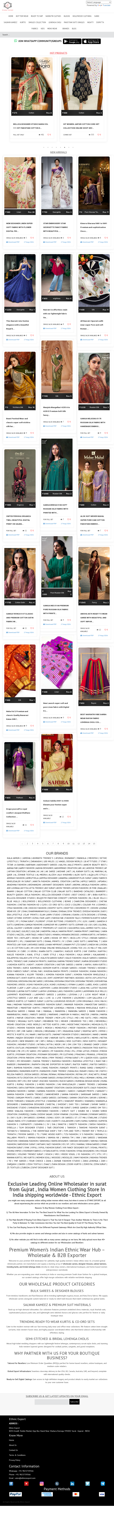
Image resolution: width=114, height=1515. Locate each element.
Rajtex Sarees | (98, 1064)
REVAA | (45, 1074)
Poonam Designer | (49, 1054)
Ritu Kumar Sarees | (46, 1077)
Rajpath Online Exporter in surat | (52, 1064)
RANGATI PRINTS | (70, 1067)
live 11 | (51, 997)
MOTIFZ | (12, 1031)
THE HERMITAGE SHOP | (45, 1130)
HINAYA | (57, 934)
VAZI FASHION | (54, 1144)
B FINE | (94, 888)
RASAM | (84, 1071)
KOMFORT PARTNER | (65, 977)
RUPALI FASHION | (27, 1084)
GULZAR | (36, 931)
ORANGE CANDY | (92, 1044)
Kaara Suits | (46, 951)
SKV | (14, 1117)
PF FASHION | (58, 1051)
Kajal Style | (35, 954)
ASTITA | (25, 888)
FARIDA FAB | (58, 918)
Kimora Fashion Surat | (60, 974)
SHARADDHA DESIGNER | (34, 1104)
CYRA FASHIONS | (15, 908)
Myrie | (103, 1031)
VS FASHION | (85, 1154)
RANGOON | (46, 1071)
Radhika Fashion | (62, 1061)
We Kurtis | (30, 1157)
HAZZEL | (21, 934)
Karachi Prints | (38, 961)
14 (89, 843)
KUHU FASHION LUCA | (38, 984)
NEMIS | (96, 1037)
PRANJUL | (92, 1054)
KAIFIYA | (102, 951)
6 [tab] (64, 147)
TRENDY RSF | (89, 1130)
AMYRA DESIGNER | (49, 878)
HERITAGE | (32, 934)
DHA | (25, 911)
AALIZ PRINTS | (76, 864)
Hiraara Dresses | (71, 934)
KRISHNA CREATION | (65, 981)
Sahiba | (40, 1087)
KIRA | (40, 977)
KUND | (54, 984)
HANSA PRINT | (82, 931)
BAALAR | (102, 888)
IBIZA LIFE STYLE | (80, 937)
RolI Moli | (80, 1077)
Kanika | (103, 957)
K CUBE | (23, 951)
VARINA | (95, 1140)
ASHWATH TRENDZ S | (43, 858)
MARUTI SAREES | (39, 1014)
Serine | (103, 1097)
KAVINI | (80, 964)
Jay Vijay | (23, 944)
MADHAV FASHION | (23, 1004)
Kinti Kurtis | (29, 977)
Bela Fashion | (33, 894)
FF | (18, 921)
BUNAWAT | (71, 858)
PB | (20, 1051)
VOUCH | (50, 1154)
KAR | (26, 961)
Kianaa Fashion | (17, 974)
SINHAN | (84, 1114)
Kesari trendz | (88, 967)
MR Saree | (28, 1031)
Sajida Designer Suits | (78, 1087)
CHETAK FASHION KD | (30, 904)
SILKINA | (75, 1114)
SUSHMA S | (40, 1124)
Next (110, 100)
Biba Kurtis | (100, 894)
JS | (86, 947)
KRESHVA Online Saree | (31, 981)
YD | (11, 1160)
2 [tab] (48, 147)
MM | (64, 1024)
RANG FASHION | (51, 1067)
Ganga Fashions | (34, 924)
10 (68, 843)
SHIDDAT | (63, 1104)
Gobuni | (29, 927)
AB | (80, 868)
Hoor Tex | (13, 937)
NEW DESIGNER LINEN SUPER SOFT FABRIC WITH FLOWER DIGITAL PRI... (19, 227)
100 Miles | (50, 861)
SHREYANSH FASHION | (49, 1110)
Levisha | (74, 994)
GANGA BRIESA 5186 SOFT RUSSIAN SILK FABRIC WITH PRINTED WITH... (55, 509)
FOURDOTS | (71, 921)
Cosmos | (102, 904)
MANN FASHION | (98, 1011)
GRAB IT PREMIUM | (44, 927)
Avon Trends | (64, 888)
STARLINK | (93, 1117)
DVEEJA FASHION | (92, 911)
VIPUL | (35, 1147)
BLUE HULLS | (15, 901)
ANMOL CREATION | (62, 881)
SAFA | (22, 1087)
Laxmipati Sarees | (45, 994)
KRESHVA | (13, 981)
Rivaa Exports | (65, 1077)
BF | (90, 894)
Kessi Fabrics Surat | (19, 971)
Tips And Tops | (73, 1130)
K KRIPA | (33, 951)
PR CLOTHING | (67, 1054)
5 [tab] (60, 147)
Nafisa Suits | (45, 1034)
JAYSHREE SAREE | (37, 944)
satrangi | (64, 1097)
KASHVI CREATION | (46, 964)
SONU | (51, 1117)
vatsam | (41, 1144)
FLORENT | (41, 921)
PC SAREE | (32, 1051)
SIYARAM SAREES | (98, 1114)
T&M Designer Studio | (33, 1127)
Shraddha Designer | (40, 1107)
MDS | (96, 1017)
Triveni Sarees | (27, 1134)
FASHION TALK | (73, 918)
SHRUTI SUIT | (70, 1110)
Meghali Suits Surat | (30, 1021)
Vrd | (58, 1154)
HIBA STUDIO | (45, 934)
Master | (86, 1014)
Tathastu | (13, 1130)
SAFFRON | (30, 1087)
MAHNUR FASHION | (74, 1004)
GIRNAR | (80, 924)
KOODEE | (81, 977)
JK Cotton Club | (21, 947)
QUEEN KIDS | (93, 1057)
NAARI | (34, 1034)
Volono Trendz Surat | (31, 1154)
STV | (24, 1120)
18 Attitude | (91, 861)
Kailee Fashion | (17, 954)
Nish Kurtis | (90, 1041)
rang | (38, 1067)
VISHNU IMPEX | (15, 1150)
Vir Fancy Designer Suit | (77, 1147)
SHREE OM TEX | (98, 1107)
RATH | (103, 1071)
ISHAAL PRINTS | (53, 941)
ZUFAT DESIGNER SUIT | (42, 1167)
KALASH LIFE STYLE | (30, 957)
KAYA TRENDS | (15, 967)
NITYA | (51, 1044)
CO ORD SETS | (57, 904)
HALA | (55, 931)
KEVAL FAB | (37, 971)
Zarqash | (12, 1164)
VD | (64, 1144)
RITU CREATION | (26, 1077)
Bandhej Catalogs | (85, 891)
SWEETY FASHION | (79, 1124)
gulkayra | (74, 927)
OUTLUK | (21, 1047)
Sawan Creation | (80, 1097)
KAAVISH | (59, 951)
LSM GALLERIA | (96, 997)
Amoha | (27, 858)
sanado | (62, 1091)
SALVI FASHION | (99, 1087)
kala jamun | (85, 954)
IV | (64, 941)
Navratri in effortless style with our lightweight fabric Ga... (55, 314)
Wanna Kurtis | (15, 1157)
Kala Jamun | (14, 858)
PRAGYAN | (81, 1054)
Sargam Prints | (25, 1097)
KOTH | (89, 977)
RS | (25, 1081)
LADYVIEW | (46, 987)
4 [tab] (56, 147)
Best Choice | (80, 894)
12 (79, 843)
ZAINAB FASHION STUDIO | (68, 1160)
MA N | (104, 1001)
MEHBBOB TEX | (52, 1021)
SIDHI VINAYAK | (62, 1114)
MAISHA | (71, 1007)
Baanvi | (12, 891)
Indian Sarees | (98, 937)
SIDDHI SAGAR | (46, 1114)
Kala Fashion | (68, 954)
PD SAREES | (44, 1051)
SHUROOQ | (25, 1114)
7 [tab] (68, 147)
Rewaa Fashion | (67, 1074)
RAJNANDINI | (25, 1064)
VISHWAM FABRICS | (33, 1150)
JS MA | (92, 947)
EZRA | (36, 918)
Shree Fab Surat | (62, 1107)
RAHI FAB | (101, 1061)
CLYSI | (45, 904)
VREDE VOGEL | (69, 1154)
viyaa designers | (86, 1150)
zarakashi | (37, 861)
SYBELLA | (13, 1127)
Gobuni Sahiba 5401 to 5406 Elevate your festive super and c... (56, 805)
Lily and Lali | (37, 997)
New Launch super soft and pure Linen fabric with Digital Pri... (56, 707)
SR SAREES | (68, 1117)
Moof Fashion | (79, 1027)
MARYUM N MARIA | (70, 1014)
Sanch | (72, 1091)
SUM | (78, 1120)
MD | (78, 1017)
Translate (106, 5)
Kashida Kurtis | (17, 964)
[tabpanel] (33, 100)
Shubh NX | (85, 1110)
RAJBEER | (12, 1064)
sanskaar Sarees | (91, 1094)
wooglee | (68, 1157)
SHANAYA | (90, 1101)
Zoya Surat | (100, 1164)
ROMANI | (91, 1077)
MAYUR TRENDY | (46, 1017)
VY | (105, 1154)
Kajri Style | (51, 954)
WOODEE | (57, 1157)
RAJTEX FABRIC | (81, 1064)
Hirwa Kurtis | (89, 934)
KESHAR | (102, 967)
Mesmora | (101, 1021)
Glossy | (19, 927)
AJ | (39, 871)
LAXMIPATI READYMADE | (20, 994)
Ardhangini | (35, 884)
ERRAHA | (67, 914)
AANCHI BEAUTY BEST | (95, 864)
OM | (70, 1044)
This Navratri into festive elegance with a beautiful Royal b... (17, 325)
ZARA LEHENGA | (92, 1160)
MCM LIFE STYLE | (65, 1017)
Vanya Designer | (60, 1140)
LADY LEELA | (33, 987)
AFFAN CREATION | (18, 871)
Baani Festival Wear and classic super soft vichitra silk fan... (18, 422)
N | (28, 1034)
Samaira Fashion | (17, 1091)
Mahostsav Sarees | (96, 1004)
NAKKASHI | (87, 1034)
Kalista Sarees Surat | (53, 957)
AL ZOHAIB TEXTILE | (25, 874)
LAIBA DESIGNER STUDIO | (65, 987)
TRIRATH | (25, 861)
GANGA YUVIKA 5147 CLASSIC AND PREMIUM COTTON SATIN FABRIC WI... (20, 618)
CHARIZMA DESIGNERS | (86, 901)
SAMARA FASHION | (47, 1091)
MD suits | (87, 1017)
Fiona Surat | (28, 921)
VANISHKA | (45, 1140)
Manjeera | (61, 1011)
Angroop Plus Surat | (81, 878)
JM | (33, 947)
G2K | (86, 921)
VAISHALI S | (101, 1134)
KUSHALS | (63, 984)
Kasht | (31, 964)
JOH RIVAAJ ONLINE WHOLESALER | (53, 947)
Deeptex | (69, 908)
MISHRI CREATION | (17, 1024)
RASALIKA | (74, 1071)
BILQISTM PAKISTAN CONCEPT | (53, 898)
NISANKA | (61, 1041)
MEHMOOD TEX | (79, 1021)
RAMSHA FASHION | (24, 1067)
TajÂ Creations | (57, 1127)
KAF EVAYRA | (91, 951)
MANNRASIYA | (14, 1014)
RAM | (10, 1067)
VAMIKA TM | (69, 1137)
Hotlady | (26, 937)
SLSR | (20, 1117)
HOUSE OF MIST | (60, 937)
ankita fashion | (42, 881)
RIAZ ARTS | (95, 1074)
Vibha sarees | (93, 1144)
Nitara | (42, 1044)
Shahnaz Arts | (56, 1101)
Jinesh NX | (94, 944)
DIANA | (55, 911)
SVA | (55, 1124)
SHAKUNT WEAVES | (75, 1101)
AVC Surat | (50, 888)
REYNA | (80, 1074)
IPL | (22, 941)
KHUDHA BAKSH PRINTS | (57, 971)
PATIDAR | (12, 1051)
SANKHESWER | (53, 1094)
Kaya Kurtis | (100, 964)
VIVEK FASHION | (68, 1150)
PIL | (74, 1051)
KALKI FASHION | (74, 957)
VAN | (79, 1137)
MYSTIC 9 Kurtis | (16, 1034)
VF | (69, 1144)
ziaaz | (47, 1164)
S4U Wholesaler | (68, 1084)
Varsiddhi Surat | (27, 1144)
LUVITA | (49, 1001)
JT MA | (99, 947)
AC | (85, 868)
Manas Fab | (35, 1011)
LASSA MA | (85, 987)
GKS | (96, 924)
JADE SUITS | (81, 941)
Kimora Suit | (14, 977)
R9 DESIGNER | (25, 1061)
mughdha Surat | (73, 1031)
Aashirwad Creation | (66, 868)
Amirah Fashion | (16, 878)
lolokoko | (80, 997)
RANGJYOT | (101, 1067)
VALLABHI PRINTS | (17, 1137)
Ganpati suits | (67, 924)
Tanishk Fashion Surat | (93, 1127)
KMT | (51, 977)
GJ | (87, 924)
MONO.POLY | (62, 1027)
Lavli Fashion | (66, 991)
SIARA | (34, 1114)
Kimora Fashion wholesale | (90, 974)
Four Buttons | (56, 921)
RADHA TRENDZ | (42, 1061)
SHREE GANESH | (81, 1107)
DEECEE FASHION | (38, 908)
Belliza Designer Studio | (57, 894)
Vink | (27, 1147)
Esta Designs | (89, 914)
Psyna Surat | (73, 1057)
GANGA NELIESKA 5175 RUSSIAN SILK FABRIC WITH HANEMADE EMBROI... (92, 422)
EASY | (104, 911)
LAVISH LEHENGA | (48, 991)
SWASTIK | (63, 1124)
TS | (39, 1134)
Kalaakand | (100, 954)
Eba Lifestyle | (15, 914)
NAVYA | (71, 1037)
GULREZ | (27, 931)
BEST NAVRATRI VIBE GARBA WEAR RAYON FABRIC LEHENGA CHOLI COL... (93, 718)
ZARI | (104, 1160)
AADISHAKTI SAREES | (48, 864)
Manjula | (82, 858)
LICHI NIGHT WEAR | (96, 994)
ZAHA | (50, 1160)
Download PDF (13, 242)
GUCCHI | (63, 927)
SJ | (9, 1117)
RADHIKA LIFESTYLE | (84, 1061)
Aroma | (77, 884)
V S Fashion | (87, 1134)
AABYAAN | (31, 864)
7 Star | (103, 861)
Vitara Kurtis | (51, 1150)
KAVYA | (89, 964)
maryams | (54, 1014)
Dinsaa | (63, 911)
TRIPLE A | (102, 1130)
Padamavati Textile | (37, 1047)
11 (74, 843)
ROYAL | (100, 1077)
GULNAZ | (17, 931)
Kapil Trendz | (15, 961)
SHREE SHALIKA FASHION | (21, 1110)
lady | (22, 987)
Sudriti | (57, 1120)
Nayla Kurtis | (83, 1037)
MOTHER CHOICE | (97, 1027)
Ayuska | (60, 858)
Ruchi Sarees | (67, 1081)
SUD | (49, 1120)
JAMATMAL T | (95, 941)
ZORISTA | (88, 1164)
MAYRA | (95, 1014)
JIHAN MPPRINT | (55, 944)
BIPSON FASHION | (79, 898)
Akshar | (62, 871)
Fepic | (12, 921)
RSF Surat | (34, 1081)
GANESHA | (19, 924)
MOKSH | (50, 1027)
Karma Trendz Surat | (70, 961)
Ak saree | (51, 871)
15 (94, 843)
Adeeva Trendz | (96, 868)
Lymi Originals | (86, 1001)
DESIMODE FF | (83, 908)
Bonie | (69, 901)
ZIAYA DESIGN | (59, 1164)
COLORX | (78, 904)
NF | (38, 1041)
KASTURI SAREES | (66, 964)
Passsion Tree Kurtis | (95, 1047)
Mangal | (49, 1011)
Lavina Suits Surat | (28, 991)
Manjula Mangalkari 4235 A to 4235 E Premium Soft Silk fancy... (56, 411)
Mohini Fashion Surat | (31, 1027)
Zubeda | (26, 1167)
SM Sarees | (30, 1117)
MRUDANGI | (51, 1031)
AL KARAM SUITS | (82, 871)
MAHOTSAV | (14, 1007)
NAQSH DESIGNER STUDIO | (30, 1037)
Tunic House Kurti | (52, 1134)
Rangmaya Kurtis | (30, 1071)
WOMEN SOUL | (44, 1157)
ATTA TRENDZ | (37, 888)
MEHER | (66, 1021)
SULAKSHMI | (68, 1120)
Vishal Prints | (99, 1147)
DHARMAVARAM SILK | (39, 911)
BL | (91, 898)
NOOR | (59, 1044)
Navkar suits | (58, 1037)
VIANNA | (81, 1144)
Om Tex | (78, 1044)
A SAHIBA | (20, 864)
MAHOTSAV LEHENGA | (54, 1007)
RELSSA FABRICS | (16, 1074)
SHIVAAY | (86, 1104)
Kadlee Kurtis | (74, 951)
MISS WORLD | (35, 1024)
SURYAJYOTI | (27, 1124)
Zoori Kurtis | (75, 1164)
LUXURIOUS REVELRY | (65, 1001)
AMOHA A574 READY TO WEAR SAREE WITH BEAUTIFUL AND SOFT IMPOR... (93, 618)
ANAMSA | (64, 878)
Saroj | (38, 1097)
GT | (56, 927)
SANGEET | (101, 1091)
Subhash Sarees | (36, 1120)
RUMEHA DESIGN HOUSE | (88, 1081)
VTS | (100, 1154)
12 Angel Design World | (70, 861)
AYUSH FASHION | (81, 888)
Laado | (81, 984)
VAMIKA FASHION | (38, 1137)
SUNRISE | (94, 1120)
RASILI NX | (94, 1071)
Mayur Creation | (27, 1017)
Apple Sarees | (89, 881)
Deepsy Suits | (56, 908)
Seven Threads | (16, 1101)
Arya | (104, 884)
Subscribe (74, 1401)
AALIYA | (63, 864)
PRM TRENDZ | (57, 1057)
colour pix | (90, 904)
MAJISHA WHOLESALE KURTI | (92, 1007)
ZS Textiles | (14, 1167)
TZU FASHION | (72, 1134)
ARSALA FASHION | (91, 884)
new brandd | (28, 1041)
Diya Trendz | (75, 911)
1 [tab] (43, 147)
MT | (60, 1031)
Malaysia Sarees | (17, 1011)
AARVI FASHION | (27, 868)
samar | (32, 1091)
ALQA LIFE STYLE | (97, 874)
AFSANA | (32, 871)
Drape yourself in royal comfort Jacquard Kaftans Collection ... (18, 813)
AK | (43, 871)
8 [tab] (73, 147)
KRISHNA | (49, 981)
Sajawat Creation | (55, 1087)
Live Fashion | (65, 997)
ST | (77, 1117)
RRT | (20, 1081)
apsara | (102, 881)
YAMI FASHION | (82, 1157)
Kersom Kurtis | (52, 967)
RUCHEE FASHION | (49, 1081)
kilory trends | (36, 974)
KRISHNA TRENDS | (85, 981)
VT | (94, 1154)
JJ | (10, 947)
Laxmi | (79, 991)
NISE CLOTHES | (74, 1041)
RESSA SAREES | (33, 1074)
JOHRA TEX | (77, 947)
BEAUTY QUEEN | (16, 894)
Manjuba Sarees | (78, 1011)
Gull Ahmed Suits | (91, 927)
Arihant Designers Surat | (58, 884)
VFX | (73, 1144)
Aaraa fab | (13, 868)
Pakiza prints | (57, 1047)
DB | (26, 908)
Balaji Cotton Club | (46, 891)
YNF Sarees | (21, 1160)
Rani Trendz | (60, 1071)
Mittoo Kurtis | (52, 1024)
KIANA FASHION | (98, 971)
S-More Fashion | (47, 1084)
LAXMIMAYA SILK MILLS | (95, 991)
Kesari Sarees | (70, 967)
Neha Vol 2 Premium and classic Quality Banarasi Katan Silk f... (17, 715)
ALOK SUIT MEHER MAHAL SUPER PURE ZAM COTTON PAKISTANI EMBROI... (92, 520)
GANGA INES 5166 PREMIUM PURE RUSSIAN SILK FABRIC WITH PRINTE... (56, 609)
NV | (65, 1044)
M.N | (98, 1001)
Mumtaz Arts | (91, 1031)
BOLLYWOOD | (30, 901)
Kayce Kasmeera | (33, 967)
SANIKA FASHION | (17, 1094)
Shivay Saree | (99, 1104)
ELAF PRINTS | (32, 914)
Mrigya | (39, 1031)
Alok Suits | (81, 874)
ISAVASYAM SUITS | (34, 941)
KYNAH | (73, 984)
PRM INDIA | (42, 1057)
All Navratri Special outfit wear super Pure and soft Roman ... (91, 325)
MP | (19, 1031)
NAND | (97, 1034)
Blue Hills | (100, 898)
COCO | (69, 904)
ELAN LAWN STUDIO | (51, 914)
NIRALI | (51, 1041)
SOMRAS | (42, 1117)
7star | (11, 864)
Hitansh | (102, 934)
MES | (92, 1021)
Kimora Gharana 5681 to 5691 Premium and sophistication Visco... (93, 227)
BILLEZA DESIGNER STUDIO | (22, 898)
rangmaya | (13, 1071)
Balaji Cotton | (25, 891)
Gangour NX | (51, 924)
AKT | (70, 871)
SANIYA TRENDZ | (36, 1094)
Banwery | (101, 891)
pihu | (68, 1051)
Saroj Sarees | (50, 1097)
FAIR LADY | (46, 918)
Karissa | (53, 961)
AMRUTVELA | (33, 878)
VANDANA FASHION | (29, 1140)
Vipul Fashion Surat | (51, 1147)
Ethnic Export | (24, 918)
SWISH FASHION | (98, 1124)
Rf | (86, 1074)
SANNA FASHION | (71, 1094)
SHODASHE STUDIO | (17, 1107)
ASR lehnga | (14, 888)
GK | (91, 924)
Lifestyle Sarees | (18, 997)
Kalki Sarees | (91, 957)
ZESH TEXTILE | (35, 1164)
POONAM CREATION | (27, 1054)
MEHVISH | (94, 858)
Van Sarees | (90, 1137)
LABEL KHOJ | (93, 984)
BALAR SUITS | (66, 891)
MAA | (10, 1004)
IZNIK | (70, 941)
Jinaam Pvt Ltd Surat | (76, 944)
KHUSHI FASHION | (80, 971)
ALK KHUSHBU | (66, 874)
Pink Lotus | (84, 1051)
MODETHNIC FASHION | (79, 1024)
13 (84, 843)
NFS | (44, 1041)
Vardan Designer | (80, 1140)
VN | (98, 1150)
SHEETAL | (52, 1104)
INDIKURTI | (13, 941)
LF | (82, 994)
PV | (83, 1057)
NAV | (47, 1037)
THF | (61, 1130)
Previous (6, 100)
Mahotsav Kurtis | (32, 1007)
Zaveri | (22, 1164)
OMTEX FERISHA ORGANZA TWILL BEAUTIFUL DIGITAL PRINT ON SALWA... (18, 520)
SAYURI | (94, 1097)
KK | (45, 977)
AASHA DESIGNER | (45, 868)
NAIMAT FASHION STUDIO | (67, 1034)
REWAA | (53, 1074)
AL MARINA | (98, 871)
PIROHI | (95, 1051)
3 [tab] (52, 147)
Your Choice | (37, 1160)
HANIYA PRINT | (67, 931)
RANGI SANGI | (88, 1067)
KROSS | (23, 984)
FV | (80, 921)
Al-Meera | (43, 874)
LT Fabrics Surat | (35, 1001)
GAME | (93, 921)
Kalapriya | (13, 957)
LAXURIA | (63, 994)
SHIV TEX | (75, 1104)
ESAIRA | (76, 914)
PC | (24, 1051)
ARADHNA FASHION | (17, 884)
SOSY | (58, 1117)
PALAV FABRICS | (74, 1047)
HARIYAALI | (96, 931)
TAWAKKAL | (25, 1130)
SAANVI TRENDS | (88, 1084)
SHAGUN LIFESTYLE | (37, 1101)
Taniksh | (73, 1127)
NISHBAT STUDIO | (27, 1044)
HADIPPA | (46, 931)
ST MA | (83, 1117)
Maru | (26, 1014)
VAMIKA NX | (55, 1137)
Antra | (76, 881)
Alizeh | (53, 874)
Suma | (85, 1120)
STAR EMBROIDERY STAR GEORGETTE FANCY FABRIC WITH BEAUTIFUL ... (55, 227)
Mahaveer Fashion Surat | (49, 1004)
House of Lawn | (41, 937)
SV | (49, 1124)
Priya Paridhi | (27, 1057)
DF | (20, 911)
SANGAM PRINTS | (87, 1091)
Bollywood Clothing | (51, 901)
